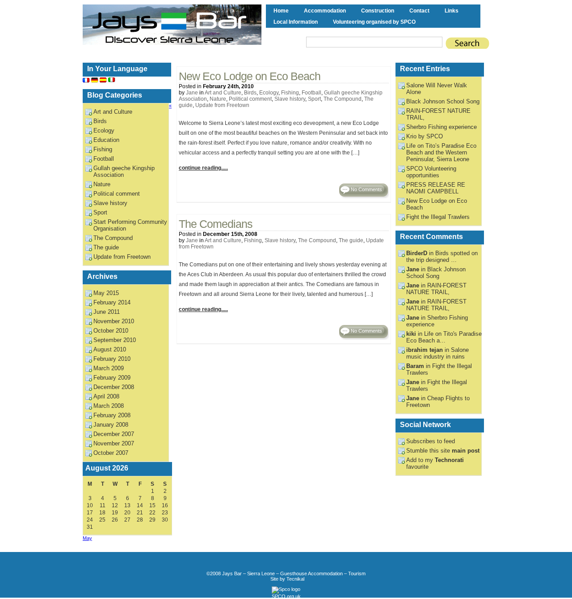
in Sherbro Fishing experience (437, 321)
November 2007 (113, 443)
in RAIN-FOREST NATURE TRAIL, (436, 288)
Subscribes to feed (430, 441)
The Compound (343, 99)
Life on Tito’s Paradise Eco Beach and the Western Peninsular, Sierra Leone (441, 152)
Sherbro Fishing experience (441, 127)
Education (106, 140)
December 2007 (113, 434)
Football (311, 93)
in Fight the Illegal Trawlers (436, 385)
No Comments (366, 189)
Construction (377, 11)
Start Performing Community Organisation (130, 225)
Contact (419, 11)
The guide (351, 240)
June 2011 (106, 311)
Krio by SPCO (424, 136)
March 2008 (108, 405)
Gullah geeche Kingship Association (124, 171)
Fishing (290, 93)
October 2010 (110, 330)
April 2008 (106, 396)
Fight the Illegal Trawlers (438, 217)
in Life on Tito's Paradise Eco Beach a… (444, 337)
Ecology (268, 93)
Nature (218, 99)
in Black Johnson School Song (436, 272)
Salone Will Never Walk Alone (436, 88)
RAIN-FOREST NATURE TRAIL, (438, 114)
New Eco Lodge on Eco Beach (249, 76)
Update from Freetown (222, 105)
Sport (314, 99)
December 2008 (113, 387)
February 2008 (111, 415)
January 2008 (110, 424)
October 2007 (110, 452)
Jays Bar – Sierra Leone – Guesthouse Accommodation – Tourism (294, 573)
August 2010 (109, 349)
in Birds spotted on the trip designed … (442, 256)
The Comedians (215, 224)
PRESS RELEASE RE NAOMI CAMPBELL (435, 188)
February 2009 (111, 377)
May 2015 (106, 293)
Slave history (289, 99)
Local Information (295, 22)
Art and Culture (223, 93)
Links (451, 11)
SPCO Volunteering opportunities (431, 172)
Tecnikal (295, 579)
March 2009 (108, 368)
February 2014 (111, 302)
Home (281, 11)
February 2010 (111, 358)
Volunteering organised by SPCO (374, 22)
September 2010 (114, 340)
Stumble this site (442, 450)
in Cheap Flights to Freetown (438, 401)
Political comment (250, 99)
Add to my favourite (435, 463)
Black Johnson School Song (442, 101)
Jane (192, 93)
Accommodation (325, 11)
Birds (250, 93)
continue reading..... (203, 168)
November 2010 (113, 321)
